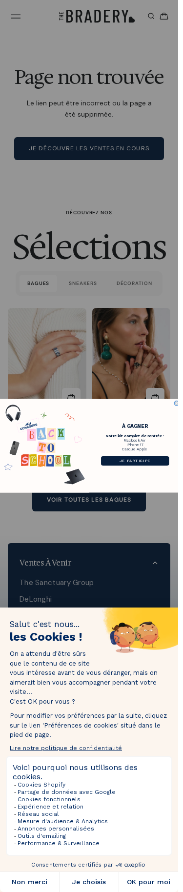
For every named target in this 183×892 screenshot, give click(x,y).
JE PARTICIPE (134, 461)
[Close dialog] (176, 403)
